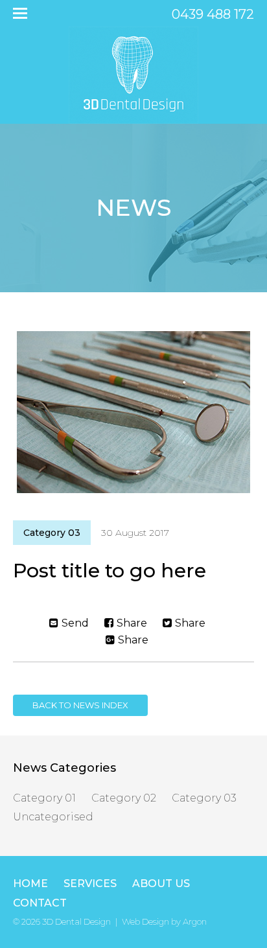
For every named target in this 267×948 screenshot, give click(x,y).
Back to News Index (80, 705)
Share (132, 623)
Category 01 (44, 798)
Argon (195, 921)
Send (75, 623)
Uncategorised (53, 817)
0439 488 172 (213, 14)
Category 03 (51, 532)
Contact (40, 903)
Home (30, 883)
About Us (161, 883)
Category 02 (123, 798)
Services (90, 883)
